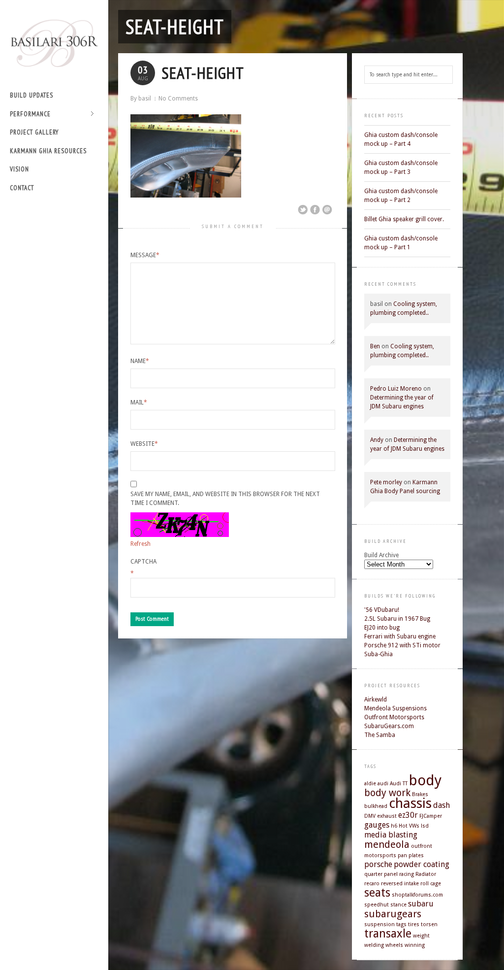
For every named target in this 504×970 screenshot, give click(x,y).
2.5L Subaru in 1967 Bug (397, 618)
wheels (394, 945)
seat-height (175, 26)
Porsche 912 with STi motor (402, 645)
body (425, 780)
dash (441, 805)
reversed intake (400, 883)
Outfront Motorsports (394, 717)
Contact (22, 188)
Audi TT (399, 783)
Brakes (420, 794)
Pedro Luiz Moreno (396, 388)
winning (415, 945)
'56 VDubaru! (381, 609)
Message (144, 255)
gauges (376, 825)
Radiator (425, 874)
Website (144, 443)
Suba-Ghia (378, 654)
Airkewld (375, 699)
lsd (425, 826)
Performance (30, 114)
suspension (379, 924)
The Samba (379, 735)
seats (377, 893)
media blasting (390, 834)
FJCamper (430, 816)
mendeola (387, 844)
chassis (410, 803)
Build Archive (381, 555)
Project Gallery (34, 132)
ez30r (408, 815)
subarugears (392, 914)
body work (387, 793)
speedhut (376, 905)
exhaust (387, 816)
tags (401, 924)
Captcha (143, 561)
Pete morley (386, 482)
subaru (421, 903)
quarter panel (381, 874)
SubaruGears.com (389, 726)
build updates (31, 95)
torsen (429, 924)
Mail (138, 402)
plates (416, 855)
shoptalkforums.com (417, 895)
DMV (370, 816)
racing (406, 874)
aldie (370, 783)
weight (421, 936)
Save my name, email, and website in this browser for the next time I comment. (225, 498)
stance (398, 905)
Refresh (140, 543)
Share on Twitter (303, 210)
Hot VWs (409, 826)
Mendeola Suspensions (395, 708)
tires (413, 924)
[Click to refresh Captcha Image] (179, 524)
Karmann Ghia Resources (48, 151)
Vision (19, 169)
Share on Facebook (315, 210)
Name (139, 361)
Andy (376, 439)
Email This (327, 210)
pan (402, 855)
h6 (394, 826)
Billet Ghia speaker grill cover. (404, 219)
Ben (375, 346)
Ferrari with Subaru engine (400, 636)
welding (374, 945)
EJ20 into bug (382, 627)
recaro (371, 883)
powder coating (421, 864)
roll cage (430, 883)
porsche (378, 864)
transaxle (387, 933)
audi (383, 783)
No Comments (178, 98)
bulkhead (375, 806)
